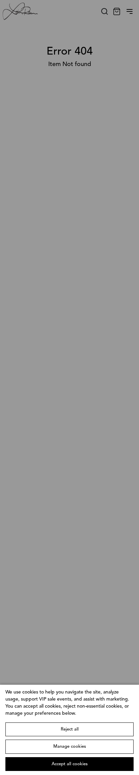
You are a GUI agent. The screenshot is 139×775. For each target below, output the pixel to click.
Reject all (70, 729)
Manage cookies (69, 746)
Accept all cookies (70, 764)
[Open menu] (130, 11)
